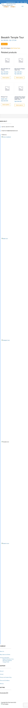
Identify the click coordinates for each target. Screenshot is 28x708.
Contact (1, 674)
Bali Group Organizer (7, 660)
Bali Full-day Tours (11, 4)
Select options (5, 77)
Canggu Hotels (6, 662)
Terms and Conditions (4, 680)
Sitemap (2, 683)
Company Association (4, 657)
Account (1, 671)
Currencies (3, 693)
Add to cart (4, 44)
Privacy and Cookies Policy (6, 677)
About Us (2, 651)
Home (2, 4)
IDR (18, 2)
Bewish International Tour (8, 659)
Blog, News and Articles (5, 654)
